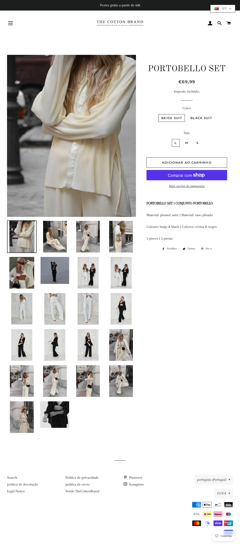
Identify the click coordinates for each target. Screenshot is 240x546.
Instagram (136, 484)
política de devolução (22, 484)
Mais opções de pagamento (187, 186)
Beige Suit (171, 118)
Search (12, 477)
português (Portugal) (211, 480)
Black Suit (201, 118)
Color (187, 108)
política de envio (77, 484)
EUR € (221, 493)
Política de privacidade (82, 477)
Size (187, 133)
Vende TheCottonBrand (82, 491)
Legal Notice (16, 491)
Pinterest (135, 477)
